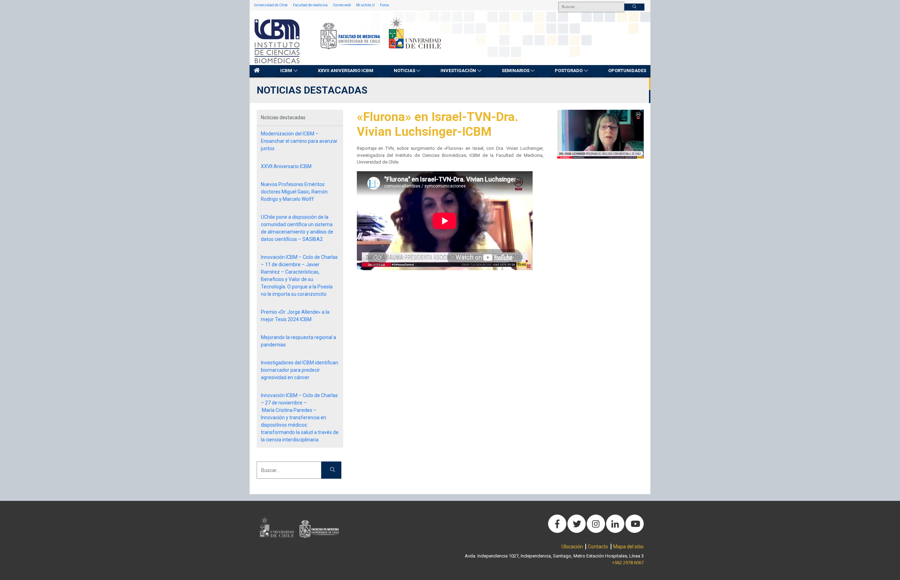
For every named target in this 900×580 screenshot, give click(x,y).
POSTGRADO (569, 70)
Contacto (598, 546)
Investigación (458, 70)
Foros (384, 5)
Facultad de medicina (310, 5)
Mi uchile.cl (365, 5)
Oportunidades (627, 70)
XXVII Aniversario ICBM (345, 70)
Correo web (342, 5)
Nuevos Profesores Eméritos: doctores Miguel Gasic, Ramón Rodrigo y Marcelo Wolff (294, 191)
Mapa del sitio (628, 546)
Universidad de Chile (271, 5)
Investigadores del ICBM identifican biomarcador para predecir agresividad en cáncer (299, 370)
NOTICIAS (404, 70)
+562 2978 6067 (628, 562)
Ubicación (572, 546)
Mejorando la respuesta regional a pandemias (298, 341)
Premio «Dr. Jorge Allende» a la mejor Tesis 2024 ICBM (295, 315)
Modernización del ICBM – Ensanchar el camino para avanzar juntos (299, 141)
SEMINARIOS (515, 70)
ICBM (286, 70)
